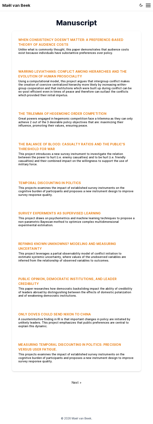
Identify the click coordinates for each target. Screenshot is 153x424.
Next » (76, 382)
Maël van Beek (16, 5)
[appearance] (141, 5)
